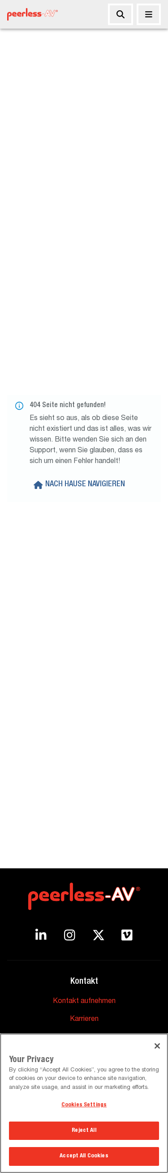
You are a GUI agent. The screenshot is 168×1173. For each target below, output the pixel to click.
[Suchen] (120, 14)
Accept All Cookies (84, 1156)
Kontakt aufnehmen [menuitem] (84, 1001)
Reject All (84, 1131)
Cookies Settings (84, 1105)
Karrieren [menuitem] (84, 1019)
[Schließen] (149, 14)
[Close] (157, 1046)
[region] (84, 1103)
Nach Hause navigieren (85, 484)
